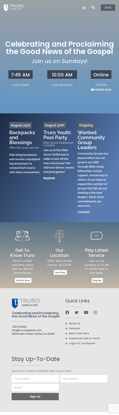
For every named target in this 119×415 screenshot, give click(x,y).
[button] (83, 7)
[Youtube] (86, 312)
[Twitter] (77, 312)
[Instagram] (95, 312)
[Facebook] (67, 312)
